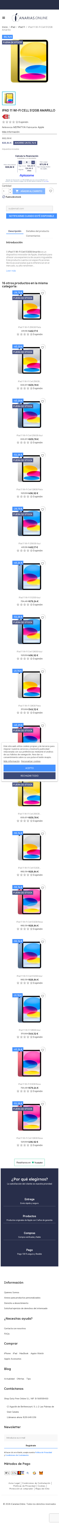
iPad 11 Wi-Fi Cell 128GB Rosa (29, 1138)
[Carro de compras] (53, 4)
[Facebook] (23, 1512)
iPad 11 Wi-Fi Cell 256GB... (29, 381)
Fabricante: (32, 127)
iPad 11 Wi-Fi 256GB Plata (29, 327)
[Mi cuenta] (56, 4)
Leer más (11, 270)
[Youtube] (35, 1512)
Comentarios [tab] (33, 235)
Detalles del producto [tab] (37, 231)
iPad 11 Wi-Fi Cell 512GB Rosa (29, 921)
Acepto (29, 768)
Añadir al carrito (29, 191)
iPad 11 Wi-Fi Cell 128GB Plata (29, 489)
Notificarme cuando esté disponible (31, 216)
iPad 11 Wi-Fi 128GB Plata (29, 705)
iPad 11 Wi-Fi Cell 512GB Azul (29, 976)
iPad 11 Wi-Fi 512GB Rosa (29, 1084)
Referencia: (7, 127)
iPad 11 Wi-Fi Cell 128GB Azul (29, 651)
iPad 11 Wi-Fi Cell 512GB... (29, 867)
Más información (12, 761)
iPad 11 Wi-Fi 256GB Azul (29, 543)
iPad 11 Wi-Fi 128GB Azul (29, 1030)
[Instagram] (29, 1512)
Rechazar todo (30, 775)
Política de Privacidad (43, 1452)
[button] (54, 17)
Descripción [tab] (14, 231)
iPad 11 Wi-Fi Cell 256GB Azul (30, 435)
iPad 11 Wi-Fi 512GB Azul (29, 597)
